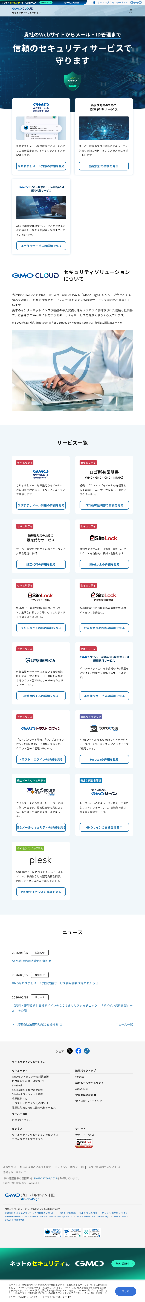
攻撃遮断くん (19, 1098)
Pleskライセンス (22, 1119)
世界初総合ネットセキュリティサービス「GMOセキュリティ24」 (30, 1213)
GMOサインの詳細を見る (104, 827)
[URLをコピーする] (87, 1051)
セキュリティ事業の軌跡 (14, 1219)
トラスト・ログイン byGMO (30, 1103)
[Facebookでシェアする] (78, 1051)
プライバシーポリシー (56, 1297)
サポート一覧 (84, 1135)
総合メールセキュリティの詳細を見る (41, 827)
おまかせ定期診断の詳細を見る (104, 628)
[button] (72, 1232)
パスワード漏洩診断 (68, 1213)
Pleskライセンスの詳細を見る (41, 892)
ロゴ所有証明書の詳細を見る (104, 505)
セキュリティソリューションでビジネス (35, 1134)
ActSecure (81, 1088)
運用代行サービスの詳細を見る (41, 246)
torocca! (80, 1076)
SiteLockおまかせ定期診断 (27, 1090)
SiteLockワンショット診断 (27, 1094)
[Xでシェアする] (70, 1051)
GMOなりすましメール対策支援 (30, 1076)
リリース (40, 997)
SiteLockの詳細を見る (104, 564)
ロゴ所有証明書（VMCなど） (29, 1081)
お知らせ (39, 952)
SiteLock (17, 1085)
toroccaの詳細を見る (104, 759)
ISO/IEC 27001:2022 (45, 1178)
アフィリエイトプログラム (27, 1139)
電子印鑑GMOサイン (88, 1101)
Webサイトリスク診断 (88, 1213)
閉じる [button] (125, 1291)
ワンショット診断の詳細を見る (41, 628)
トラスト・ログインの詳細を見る (42, 759)
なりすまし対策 (119, 1216)
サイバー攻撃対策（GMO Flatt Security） (93, 1216)
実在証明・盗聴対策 (13, 1216)
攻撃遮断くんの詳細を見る (41, 696)
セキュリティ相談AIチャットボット (115, 1212)
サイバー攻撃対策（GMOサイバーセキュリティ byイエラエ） (48, 1216)
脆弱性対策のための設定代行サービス (34, 1107)
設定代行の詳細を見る (103, 166)
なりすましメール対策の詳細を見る (41, 166)
